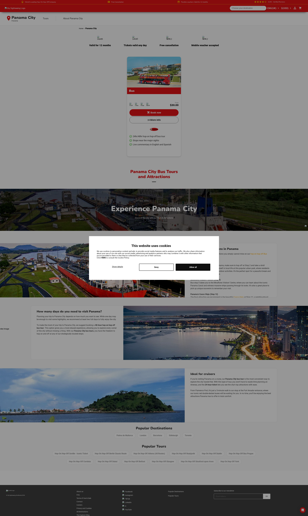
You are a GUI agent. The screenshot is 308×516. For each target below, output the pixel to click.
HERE (103, 258)
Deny (156, 267)
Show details (117, 267)
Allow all (193, 267)
